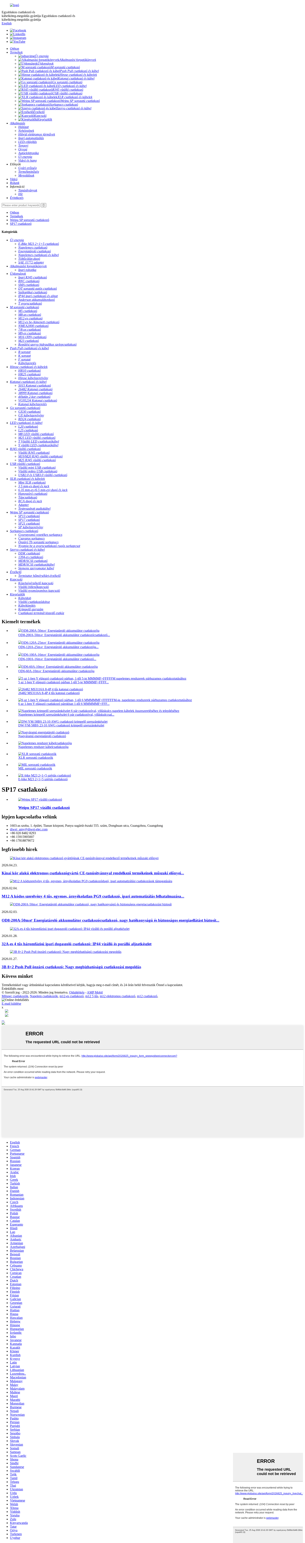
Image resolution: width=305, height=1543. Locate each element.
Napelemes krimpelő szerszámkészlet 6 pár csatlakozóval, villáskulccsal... (66, 714)
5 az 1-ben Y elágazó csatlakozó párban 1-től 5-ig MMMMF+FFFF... (63, 682)
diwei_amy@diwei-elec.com (29, 829)
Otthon (14, 212)
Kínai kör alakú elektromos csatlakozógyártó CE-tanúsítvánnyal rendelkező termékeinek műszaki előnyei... (93, 873)
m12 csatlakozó (147, 996)
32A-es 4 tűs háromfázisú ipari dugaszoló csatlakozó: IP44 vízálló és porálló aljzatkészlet (76, 944)
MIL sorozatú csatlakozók (35, 768)
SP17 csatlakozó (21, 223)
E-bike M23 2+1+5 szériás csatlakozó (43, 779)
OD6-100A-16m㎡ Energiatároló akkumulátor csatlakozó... (57, 659)
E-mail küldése (11, 1003)
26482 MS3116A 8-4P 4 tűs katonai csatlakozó (49, 693)
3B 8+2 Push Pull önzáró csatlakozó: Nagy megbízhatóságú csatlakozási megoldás (71, 967)
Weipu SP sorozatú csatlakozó (29, 220)
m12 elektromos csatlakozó (117, 996)
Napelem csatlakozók (44, 996)
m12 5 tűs (91, 996)
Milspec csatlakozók (15, 996)
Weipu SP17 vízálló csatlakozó (44, 807)
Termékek (16, 216)
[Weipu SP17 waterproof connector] (40, 799)
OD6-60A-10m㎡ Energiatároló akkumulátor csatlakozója (56, 671)
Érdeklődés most (12, 988)
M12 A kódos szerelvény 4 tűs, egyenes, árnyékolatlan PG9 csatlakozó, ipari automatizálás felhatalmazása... (93, 896)
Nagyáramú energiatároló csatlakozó (42, 736)
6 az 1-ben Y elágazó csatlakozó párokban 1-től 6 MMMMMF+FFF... (64, 704)
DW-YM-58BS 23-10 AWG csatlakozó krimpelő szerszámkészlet (61, 725)
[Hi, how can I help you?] (3, 1023)
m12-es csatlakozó (72, 996)
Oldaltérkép (76, 992)
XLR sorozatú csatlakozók (35, 757)
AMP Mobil (95, 992)
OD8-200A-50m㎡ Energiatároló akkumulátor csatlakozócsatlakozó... (64, 635)
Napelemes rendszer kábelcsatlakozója (43, 747)
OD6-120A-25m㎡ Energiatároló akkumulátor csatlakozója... (58, 647)
